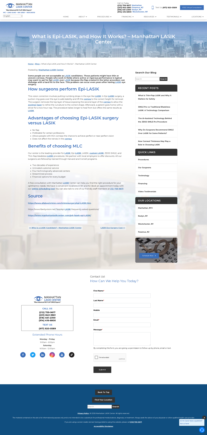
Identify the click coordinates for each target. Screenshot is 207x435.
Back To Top (103, 392)
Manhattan (137, 5)
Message (98, 330)
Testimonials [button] (173, 17)
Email (96, 320)
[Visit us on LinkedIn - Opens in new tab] (42, 354)
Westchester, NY (140, 12)
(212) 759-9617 (124, 5)
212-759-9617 (116, 189)
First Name (98, 291)
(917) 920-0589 (170, 7)
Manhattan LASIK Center (51, 70)
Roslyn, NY (137, 10)
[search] (163, 79)
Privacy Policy (83, 413)
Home (66, 17)
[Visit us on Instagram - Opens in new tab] (52, 354)
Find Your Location (103, 400)
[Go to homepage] (19, 7)
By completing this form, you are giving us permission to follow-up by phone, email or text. (132, 348)
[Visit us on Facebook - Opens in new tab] (23, 354)
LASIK (68, 76)
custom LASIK (96, 153)
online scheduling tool (43, 189)
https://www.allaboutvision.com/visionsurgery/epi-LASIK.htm (59, 203)
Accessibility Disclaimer (103, 426)
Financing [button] (127, 17)
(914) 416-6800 (124, 12)
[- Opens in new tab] (71, 354)
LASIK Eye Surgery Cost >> (113, 228)
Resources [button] (149, 17)
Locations (197, 17)
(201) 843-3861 (124, 7)
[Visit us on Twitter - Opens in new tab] (32, 354)
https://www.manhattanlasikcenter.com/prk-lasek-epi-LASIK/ (59, 215)
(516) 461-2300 (124, 10)
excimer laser (35, 105)
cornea (87, 99)
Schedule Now (147, 256)
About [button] (82, 17)
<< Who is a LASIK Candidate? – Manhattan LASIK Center (55, 228)
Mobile (96, 310)
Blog (37, 64)
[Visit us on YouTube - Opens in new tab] (62, 354)
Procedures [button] (103, 17)
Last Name (98, 301)
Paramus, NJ (137, 7)
